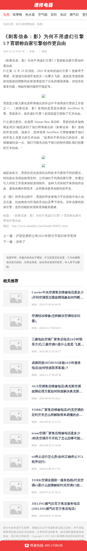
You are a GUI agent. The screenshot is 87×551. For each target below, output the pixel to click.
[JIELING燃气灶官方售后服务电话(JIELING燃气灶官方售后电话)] (16, 516)
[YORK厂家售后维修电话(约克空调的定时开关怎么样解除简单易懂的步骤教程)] (16, 422)
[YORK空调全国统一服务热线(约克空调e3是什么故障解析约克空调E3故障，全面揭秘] (16, 492)
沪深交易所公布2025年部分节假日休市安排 (46, 236)
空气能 (43, 14)
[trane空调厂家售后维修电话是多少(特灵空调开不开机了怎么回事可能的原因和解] (16, 445)
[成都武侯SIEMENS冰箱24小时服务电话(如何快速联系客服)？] (16, 375)
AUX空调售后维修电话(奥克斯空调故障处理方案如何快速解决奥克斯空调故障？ (57, 391)
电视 (6, 14)
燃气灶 (74, 14)
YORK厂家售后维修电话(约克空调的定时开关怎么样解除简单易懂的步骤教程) (58, 415)
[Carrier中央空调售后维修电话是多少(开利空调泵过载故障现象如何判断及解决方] (16, 304)
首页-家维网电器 (25, 24)
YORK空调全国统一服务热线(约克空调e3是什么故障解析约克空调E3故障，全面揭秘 (58, 485)
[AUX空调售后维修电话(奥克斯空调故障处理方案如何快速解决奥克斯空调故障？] (16, 398)
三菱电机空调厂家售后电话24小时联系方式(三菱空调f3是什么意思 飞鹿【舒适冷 (57, 344)
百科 (54, 14)
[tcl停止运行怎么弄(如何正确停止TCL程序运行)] (16, 469)
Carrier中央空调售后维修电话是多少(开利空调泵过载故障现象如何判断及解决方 (58, 297)
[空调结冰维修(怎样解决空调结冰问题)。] (16, 328)
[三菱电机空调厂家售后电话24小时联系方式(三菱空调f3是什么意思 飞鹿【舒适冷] (16, 351)
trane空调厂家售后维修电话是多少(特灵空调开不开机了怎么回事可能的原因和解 (57, 438)
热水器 (30, 14)
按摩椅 (17, 14)
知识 (63, 14)
